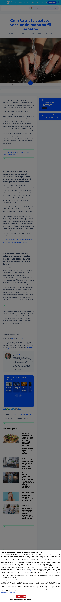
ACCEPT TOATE (21, 596)
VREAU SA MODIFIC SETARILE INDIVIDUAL (21, 599)
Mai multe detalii (12, 561)
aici (30, 570)
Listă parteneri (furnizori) (8, 592)
